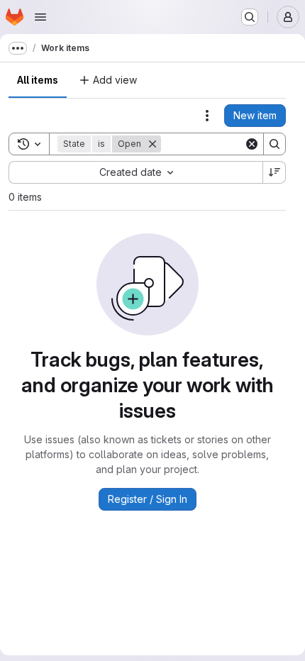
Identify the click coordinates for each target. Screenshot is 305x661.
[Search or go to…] (249, 17)
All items (37, 80)
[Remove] (152, 143)
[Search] (274, 144)
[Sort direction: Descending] (274, 172)
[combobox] (135, 172)
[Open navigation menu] (40, 17)
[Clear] (251, 143)
